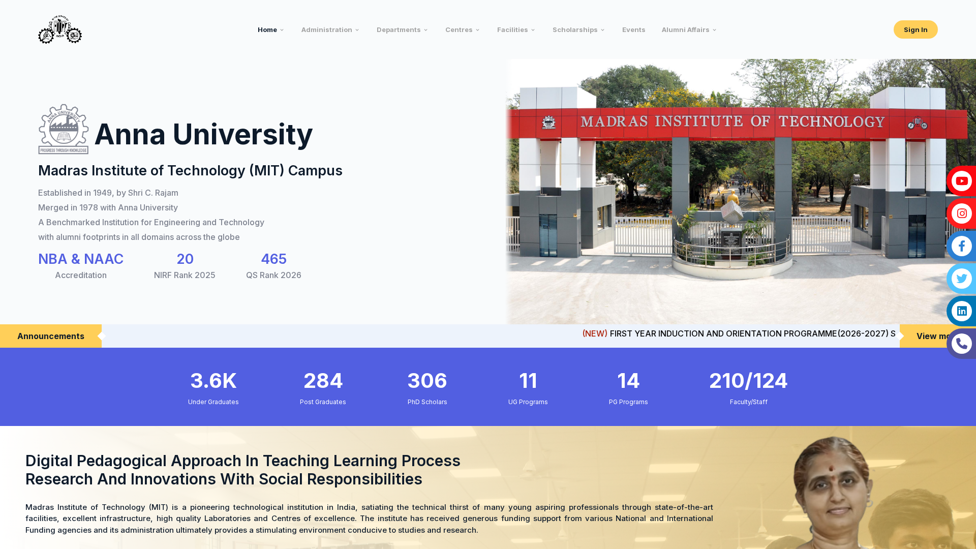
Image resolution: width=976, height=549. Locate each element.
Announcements (50, 336)
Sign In (916, 29)
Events (634, 29)
